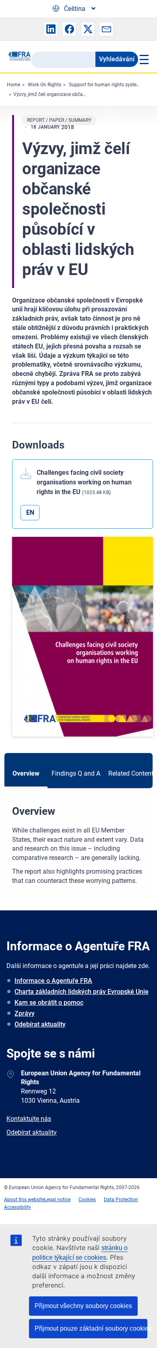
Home (13, 85)
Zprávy (24, 1013)
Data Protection (121, 1199)
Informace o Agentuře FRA (53, 981)
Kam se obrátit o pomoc (48, 1002)
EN (30, 512)
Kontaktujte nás (28, 1119)
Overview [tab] (25, 773)
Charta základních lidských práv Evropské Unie (81, 991)
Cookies (87, 1199)
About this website (24, 1199)
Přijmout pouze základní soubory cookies (91, 1328)
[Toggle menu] (143, 59)
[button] (50, 29)
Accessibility (17, 1207)
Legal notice (57, 1199)
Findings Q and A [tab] (76, 773)
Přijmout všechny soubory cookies (83, 1305)
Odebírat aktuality (40, 1024)
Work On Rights (44, 85)
